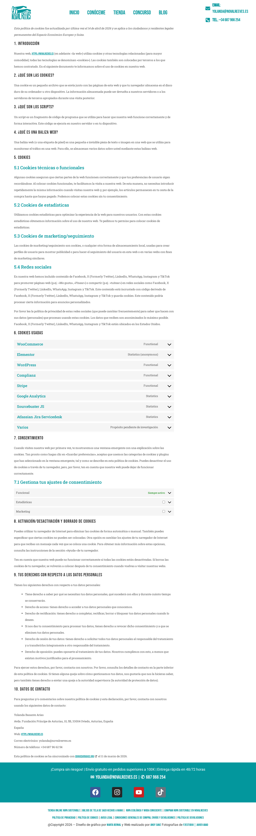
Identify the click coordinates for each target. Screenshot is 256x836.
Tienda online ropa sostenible (64, 810)
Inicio (74, 12)
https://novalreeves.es (43, 53)
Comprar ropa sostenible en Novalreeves (186, 810)
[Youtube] (139, 792)
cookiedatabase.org (84, 756)
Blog (163, 12)
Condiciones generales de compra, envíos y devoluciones (145, 818)
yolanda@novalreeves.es (116, 777)
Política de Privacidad (64, 818)
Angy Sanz (155, 825)
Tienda (119, 12)
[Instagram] (117, 792)
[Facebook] (95, 792)
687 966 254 (156, 777)
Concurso (142, 12)
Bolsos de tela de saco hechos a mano (102, 810)
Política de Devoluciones (190, 818)
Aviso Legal (107, 818)
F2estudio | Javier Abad (195, 825)
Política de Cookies (88, 818)
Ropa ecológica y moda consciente (144, 810)
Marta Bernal (114, 825)
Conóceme (96, 12)
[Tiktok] (161, 792)
